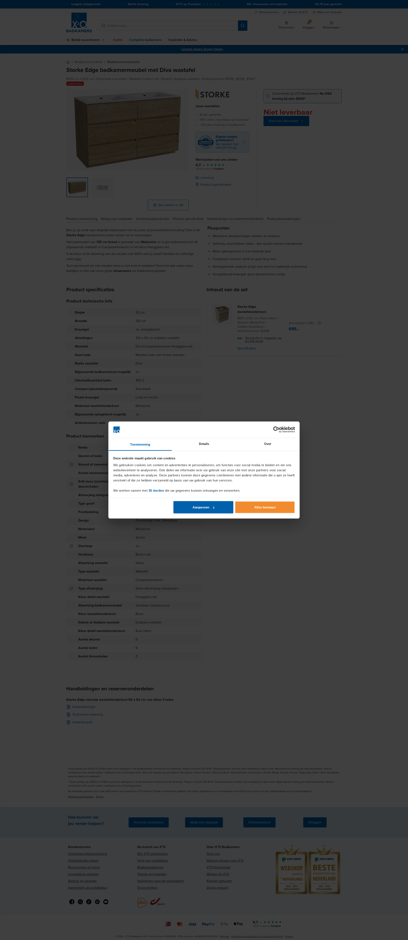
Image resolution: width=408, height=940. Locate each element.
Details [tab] (204, 443)
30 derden (156, 490)
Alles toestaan (264, 507)
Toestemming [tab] (140, 444)
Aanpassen (201, 507)
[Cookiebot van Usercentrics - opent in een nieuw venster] (276, 429)
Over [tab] (267, 443)
